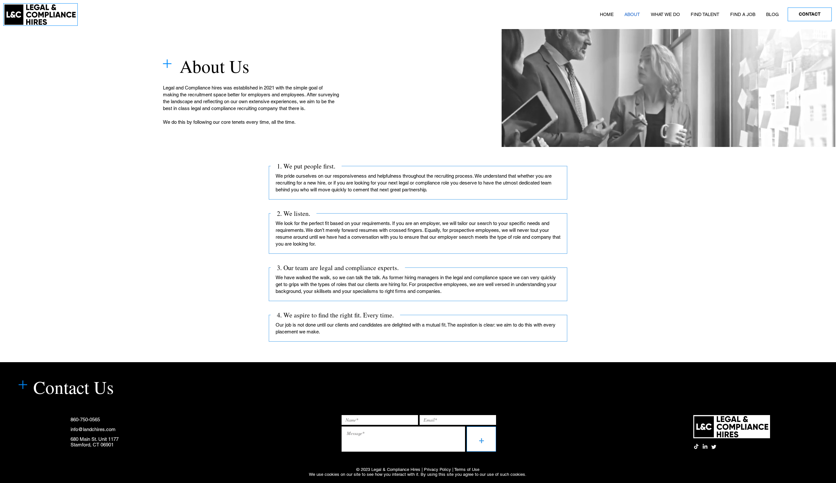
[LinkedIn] (705, 447)
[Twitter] (714, 447)
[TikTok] (696, 447)
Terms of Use (466, 469)
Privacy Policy (437, 469)
